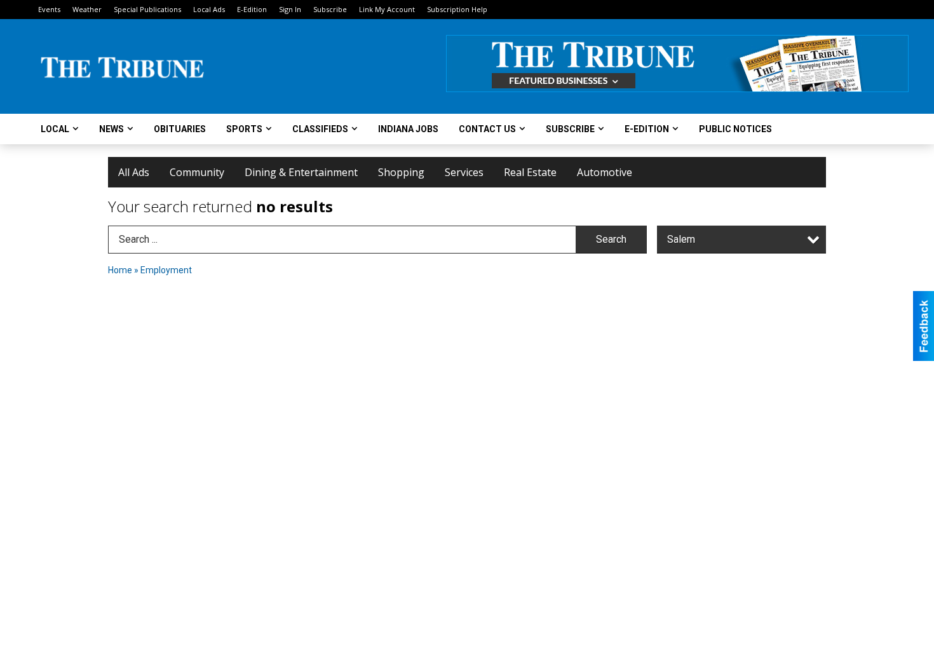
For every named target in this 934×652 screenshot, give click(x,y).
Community (197, 172)
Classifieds (320, 129)
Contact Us (487, 129)
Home (120, 270)
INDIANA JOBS (408, 129)
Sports (244, 129)
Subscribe (330, 9)
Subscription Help (457, 9)
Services (464, 172)
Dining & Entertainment (301, 172)
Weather (87, 9)
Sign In (290, 9)
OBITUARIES (180, 129)
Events (49, 9)
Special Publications (147, 9)
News (111, 129)
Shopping (401, 172)
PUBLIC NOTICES (735, 129)
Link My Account (387, 9)
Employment (166, 270)
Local (55, 129)
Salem (681, 239)
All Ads (133, 172)
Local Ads (209, 9)
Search (611, 239)
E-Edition (252, 9)
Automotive (604, 172)
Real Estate (530, 172)
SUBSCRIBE (570, 129)
